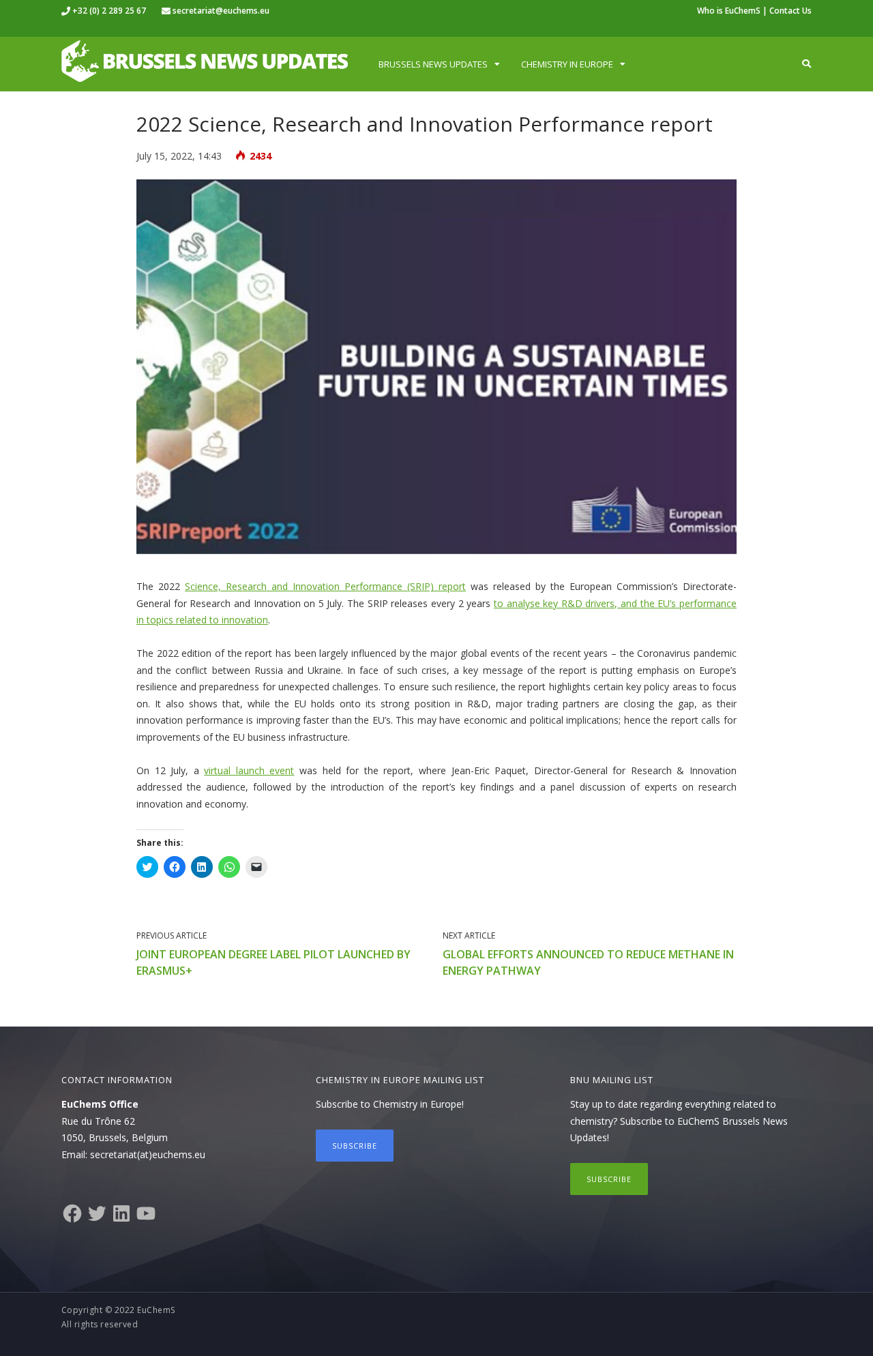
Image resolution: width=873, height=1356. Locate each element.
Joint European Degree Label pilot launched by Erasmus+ (273, 962)
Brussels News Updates (433, 64)
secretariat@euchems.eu (221, 10)
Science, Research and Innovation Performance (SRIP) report (325, 586)
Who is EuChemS (728, 10)
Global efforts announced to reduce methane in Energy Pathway (588, 962)
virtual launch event (249, 770)
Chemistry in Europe (567, 64)
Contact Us (790, 10)
